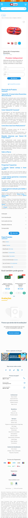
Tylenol (7, 241)
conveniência (12, 494)
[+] (8, 293)
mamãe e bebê (7, 494)
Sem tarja (11, 249)
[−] (4, 293)
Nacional (8, 245)
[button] (2, 4)
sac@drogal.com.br (6, 506)
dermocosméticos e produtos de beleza (15, 493)
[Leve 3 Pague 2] (14, 1)
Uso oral (16, 259)
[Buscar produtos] (25, 8)
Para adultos (12, 256)
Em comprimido (13, 263)
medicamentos (4, 493)
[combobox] (13, 8)
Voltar (4, 15)
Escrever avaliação (14, 333)
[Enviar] (14, 78)
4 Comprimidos (11, 252)
